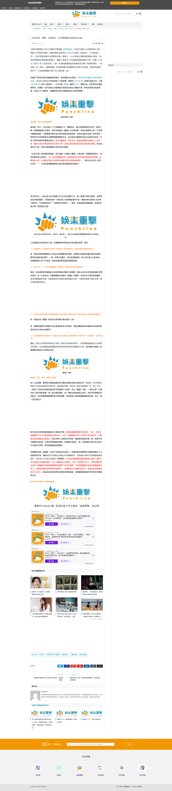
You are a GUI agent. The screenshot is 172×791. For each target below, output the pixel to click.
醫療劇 (74, 655)
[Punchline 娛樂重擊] (84, 14)
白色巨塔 (79, 81)
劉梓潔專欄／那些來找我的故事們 (67, 592)
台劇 (45, 24)
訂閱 (129, 744)
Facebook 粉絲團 (137, 786)
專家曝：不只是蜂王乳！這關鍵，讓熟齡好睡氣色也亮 (41, 593)
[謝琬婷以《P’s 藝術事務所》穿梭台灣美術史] (67, 713)
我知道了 (125, 3)
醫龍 (66, 84)
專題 (74, 24)
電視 (59, 24)
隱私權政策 (127, 786)
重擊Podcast (36, 24)
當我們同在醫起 (53, 655)
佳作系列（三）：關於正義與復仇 (91, 719)
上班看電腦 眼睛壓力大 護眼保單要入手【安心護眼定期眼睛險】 (42, 615)
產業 (67, 24)
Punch (34, 43)
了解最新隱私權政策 (79, 4)
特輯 (93, 24)
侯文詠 (34, 655)
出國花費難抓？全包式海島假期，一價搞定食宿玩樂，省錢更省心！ (92, 615)
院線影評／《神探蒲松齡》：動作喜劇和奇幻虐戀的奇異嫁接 (93, 593)
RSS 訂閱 (119, 786)
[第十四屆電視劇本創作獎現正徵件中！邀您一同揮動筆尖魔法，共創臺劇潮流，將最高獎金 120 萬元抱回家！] (41, 713)
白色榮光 (35, 84)
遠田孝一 (65, 655)
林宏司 (76, 84)
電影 (51, 24)
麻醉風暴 (67, 49)
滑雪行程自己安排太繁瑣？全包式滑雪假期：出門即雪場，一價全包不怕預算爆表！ (67, 615)
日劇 (96, 43)
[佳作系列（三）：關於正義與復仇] (92, 713)
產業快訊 (100, 24)
